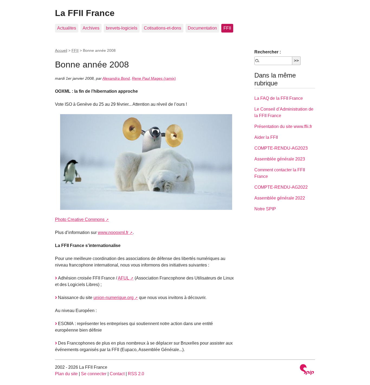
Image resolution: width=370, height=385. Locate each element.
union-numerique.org (113, 297)
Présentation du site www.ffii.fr (283, 126)
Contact (117, 373)
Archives (91, 28)
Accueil (61, 50)
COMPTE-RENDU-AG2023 (281, 148)
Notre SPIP (265, 209)
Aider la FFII (266, 137)
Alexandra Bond (116, 78)
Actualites (66, 28)
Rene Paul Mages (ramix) (154, 78)
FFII (227, 28)
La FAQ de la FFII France (278, 98)
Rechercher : (267, 52)
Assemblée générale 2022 (279, 198)
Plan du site (66, 373)
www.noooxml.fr (113, 232)
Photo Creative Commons (80, 219)
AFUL (123, 278)
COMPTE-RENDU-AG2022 (281, 187)
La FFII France (85, 13)
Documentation (202, 28)
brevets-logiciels (121, 28)
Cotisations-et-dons (162, 28)
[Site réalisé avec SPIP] (307, 370)
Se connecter (93, 373)
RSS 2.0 (136, 373)
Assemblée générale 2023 (279, 159)
